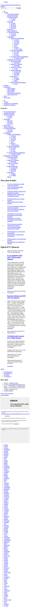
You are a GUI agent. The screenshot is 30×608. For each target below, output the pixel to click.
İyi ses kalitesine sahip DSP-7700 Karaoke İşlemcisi (14, 257)
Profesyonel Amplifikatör (17, 38)
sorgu (8, 288)
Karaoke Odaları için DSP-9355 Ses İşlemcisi (16, 297)
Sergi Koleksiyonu (12, 94)
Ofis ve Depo (10, 91)
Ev (5, 11)
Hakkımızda (7, 87)
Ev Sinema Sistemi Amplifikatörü (19, 56)
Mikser (16, 81)
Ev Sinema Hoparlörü (13, 32)
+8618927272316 (13, 383)
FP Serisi (16, 47)
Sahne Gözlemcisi (12, 31)
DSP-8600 (17, 65)
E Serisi (16, 44)
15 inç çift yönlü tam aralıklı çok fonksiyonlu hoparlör (15, 210)
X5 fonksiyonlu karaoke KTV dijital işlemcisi (15, 337)
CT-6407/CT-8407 (19, 58)
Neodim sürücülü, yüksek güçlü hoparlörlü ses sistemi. (15, 195)
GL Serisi (13, 18)
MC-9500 (16, 75)
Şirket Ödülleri (11, 90)
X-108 (15, 68)
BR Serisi (13, 24)
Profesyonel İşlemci (16, 61)
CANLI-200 (17, 72)
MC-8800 (16, 73)
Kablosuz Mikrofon (16, 70)
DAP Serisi (17, 62)
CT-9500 (16, 78)
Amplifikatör (10, 37)
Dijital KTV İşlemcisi (16, 64)
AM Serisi (13, 35)
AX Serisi (16, 43)
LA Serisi (16, 40)
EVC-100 (16, 52)
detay (11, 288)
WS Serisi (13, 26)
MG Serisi (13, 27)
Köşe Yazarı (10, 29)
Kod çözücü (14, 76)
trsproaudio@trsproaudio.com (17, 384)
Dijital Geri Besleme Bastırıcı (18, 82)
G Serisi (13, 20)
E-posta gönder (5, 395)
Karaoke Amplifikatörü (17, 50)
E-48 (15, 46)
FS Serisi (13, 23)
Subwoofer (10, 21)
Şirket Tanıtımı (11, 88)
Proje (5, 96)
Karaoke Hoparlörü (12, 15)
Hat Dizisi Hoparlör (12, 17)
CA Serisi (16, 41)
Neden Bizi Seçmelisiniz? (14, 93)
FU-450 (16, 53)
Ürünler (6, 12)
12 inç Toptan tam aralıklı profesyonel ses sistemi (14, 227)
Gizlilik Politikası (8, 390)
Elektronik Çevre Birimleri (14, 59)
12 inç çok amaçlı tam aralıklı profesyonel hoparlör (15, 187)
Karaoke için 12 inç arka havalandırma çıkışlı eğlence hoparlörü (14, 220)
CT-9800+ (17, 79)
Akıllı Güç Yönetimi (16, 67)
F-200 (15, 84)
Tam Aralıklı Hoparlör (13, 14)
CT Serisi (13, 34)
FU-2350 (16, 55)
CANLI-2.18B (18, 49)
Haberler (6, 85)
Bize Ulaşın (7, 97)
